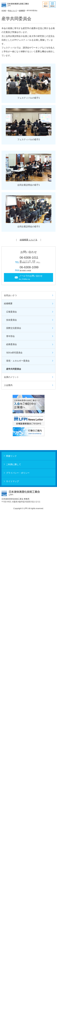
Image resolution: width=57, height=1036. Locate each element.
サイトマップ (12, 481)
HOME (4, 10)
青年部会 (10, 336)
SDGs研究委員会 (14, 352)
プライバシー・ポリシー (17, 473)
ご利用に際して (13, 464)
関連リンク (11, 456)
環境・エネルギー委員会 (18, 361)
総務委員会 (11, 344)
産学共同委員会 (13, 369)
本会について (12, 10)
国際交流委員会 (13, 328)
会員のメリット (11, 377)
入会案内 (8, 385)
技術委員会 (11, 320)
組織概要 (22, 10)
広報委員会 (11, 312)
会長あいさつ (10, 295)
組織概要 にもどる (28, 239)
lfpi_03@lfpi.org (24, 279)
